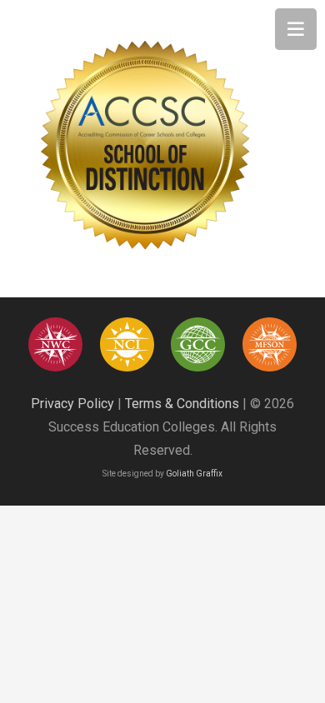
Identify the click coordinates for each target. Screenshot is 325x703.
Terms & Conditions (182, 403)
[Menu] (296, 29)
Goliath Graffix (194, 473)
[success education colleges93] (127, 344)
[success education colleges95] (55, 344)
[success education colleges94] (198, 344)
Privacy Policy (72, 403)
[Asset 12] (269, 344)
